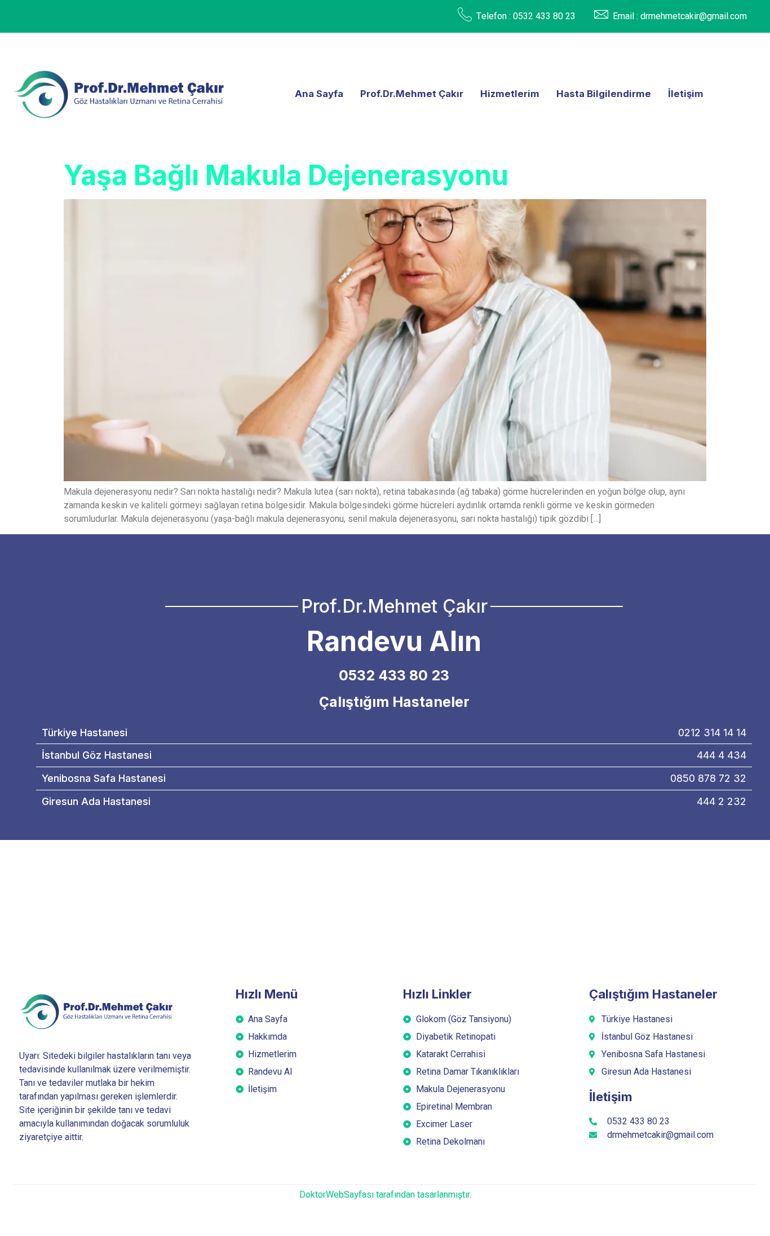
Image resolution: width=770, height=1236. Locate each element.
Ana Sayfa (319, 93)
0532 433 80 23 (394, 675)
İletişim (685, 93)
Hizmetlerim (509, 93)
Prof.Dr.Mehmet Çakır (411, 93)
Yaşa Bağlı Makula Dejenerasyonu (286, 175)
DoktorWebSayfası (336, 1195)
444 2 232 (721, 801)
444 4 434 (721, 755)
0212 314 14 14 (712, 732)
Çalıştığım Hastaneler (394, 701)
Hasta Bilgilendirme (603, 93)
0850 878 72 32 (708, 778)
